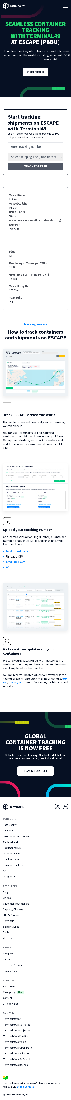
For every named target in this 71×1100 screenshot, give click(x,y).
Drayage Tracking (13, 865)
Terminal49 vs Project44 (16, 1030)
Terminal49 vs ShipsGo (16, 1053)
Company (8, 954)
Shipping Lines (11, 927)
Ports (6, 932)
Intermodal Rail (11, 854)
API (8, 567)
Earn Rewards (11, 1004)
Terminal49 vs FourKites (16, 1036)
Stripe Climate (25, 1087)
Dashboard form (17, 551)
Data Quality (10, 825)
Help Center (9, 986)
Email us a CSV (15, 562)
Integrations (10, 877)
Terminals (8, 921)
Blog (5, 892)
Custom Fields (11, 842)
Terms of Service (13, 965)
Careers (7, 959)
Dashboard (9, 831)
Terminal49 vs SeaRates (16, 1025)
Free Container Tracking (16, 836)
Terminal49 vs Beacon (15, 1065)
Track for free (35, 166)
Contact (7, 998)
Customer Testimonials (16, 904)
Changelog (13, 992)
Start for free (35, 72)
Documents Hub (12, 848)
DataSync (15, 682)
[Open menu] (65, 6)
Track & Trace (11, 859)
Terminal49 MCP (12, 1019)
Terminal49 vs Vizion (14, 1042)
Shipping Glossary (13, 909)
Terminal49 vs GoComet (16, 1059)
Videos (7, 898)
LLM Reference (11, 915)
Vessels (7, 938)
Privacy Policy (11, 971)
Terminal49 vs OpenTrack (17, 1048)
